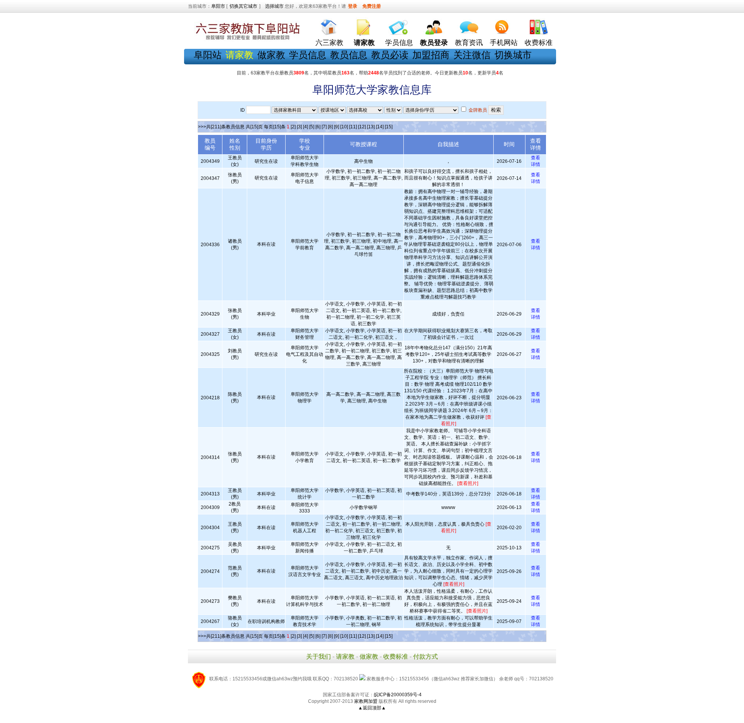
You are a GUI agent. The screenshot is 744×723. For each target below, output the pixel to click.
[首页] (329, 25)
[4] (305, 126)
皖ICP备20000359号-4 (398, 694)
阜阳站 (208, 55)
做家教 (271, 55)
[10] (344, 126)
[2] (293, 126)
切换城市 (513, 55)
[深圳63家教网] (246, 40)
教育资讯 (469, 43)
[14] (380, 126)
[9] (336, 126)
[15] (389, 126)
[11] (353, 126)
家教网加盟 (365, 701)
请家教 (345, 656)
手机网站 (504, 43)
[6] (317, 126)
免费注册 (371, 6)
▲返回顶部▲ (372, 708)
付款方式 (425, 656)
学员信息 (399, 43)
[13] (371, 126)
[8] (330, 126)
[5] (311, 126)
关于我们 (318, 656)
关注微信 (472, 55)
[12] (362, 126)
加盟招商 (431, 55)
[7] (324, 126)
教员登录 (434, 43)
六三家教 (329, 43)
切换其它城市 (243, 6)
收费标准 (539, 43)
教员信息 (348, 55)
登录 (352, 6)
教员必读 (389, 55)
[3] (299, 126)
